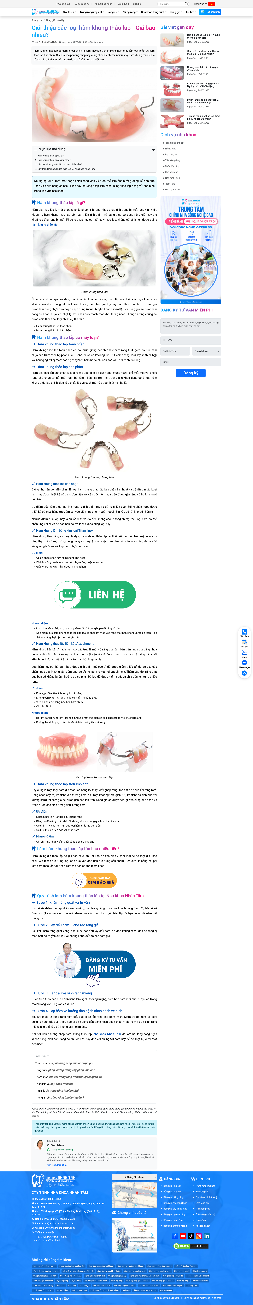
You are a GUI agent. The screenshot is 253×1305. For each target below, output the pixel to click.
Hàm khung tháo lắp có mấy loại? (54, 160)
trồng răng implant (181, 1271)
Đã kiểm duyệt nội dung (62, 1150)
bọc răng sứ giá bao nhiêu (124, 1286)
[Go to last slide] (117, 1195)
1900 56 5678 (63, 3)
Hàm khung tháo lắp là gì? (51, 155)
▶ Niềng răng (169, 148)
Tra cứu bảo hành (102, 3)
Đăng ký (190, 373)
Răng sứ (112, 12)
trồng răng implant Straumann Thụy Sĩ (78, 1271)
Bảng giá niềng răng (173, 1197)
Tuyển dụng (122, 3)
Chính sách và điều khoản (167, 1298)
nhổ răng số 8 (191, 1286)
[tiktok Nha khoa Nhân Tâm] (190, 1236)
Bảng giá (175, 12)
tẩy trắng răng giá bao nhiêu (96, 1281)
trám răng (61, 1286)
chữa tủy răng (116, 1281)
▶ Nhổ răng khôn (171, 178)
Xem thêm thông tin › (57, 1165)
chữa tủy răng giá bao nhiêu (137, 1281)
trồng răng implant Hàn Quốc (108, 1271)
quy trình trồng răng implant (198, 1276)
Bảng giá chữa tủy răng (175, 1225)
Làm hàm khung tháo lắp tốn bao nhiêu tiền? (60, 164)
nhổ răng (126, 1290)
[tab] (133, 1205)
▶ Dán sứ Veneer (171, 189)
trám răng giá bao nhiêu (43, 1281)
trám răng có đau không (43, 1286)
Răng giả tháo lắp (55, 20)
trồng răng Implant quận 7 (67, 1097)
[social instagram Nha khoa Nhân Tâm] (198, 1236)
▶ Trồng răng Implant (173, 142)
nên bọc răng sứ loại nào (149, 1286)
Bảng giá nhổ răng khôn (175, 1203)
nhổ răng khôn (62, 1290)
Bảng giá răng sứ (172, 1191)
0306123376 (54, 1199)
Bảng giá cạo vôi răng (174, 1214)
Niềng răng (129, 12)
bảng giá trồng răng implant (45, 1266)
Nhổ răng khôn (203, 1225)
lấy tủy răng (76, 1281)
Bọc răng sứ (202, 1191)
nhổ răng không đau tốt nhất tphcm (104, 1290)
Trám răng (201, 1220)
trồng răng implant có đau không (130, 1266)
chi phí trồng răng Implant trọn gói (71, 1063)
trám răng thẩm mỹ (200, 1281)
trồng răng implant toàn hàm (45, 1276)
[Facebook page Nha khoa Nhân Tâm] (175, 1236)
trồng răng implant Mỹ (117, 1276)
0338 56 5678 (82, 3)
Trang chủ (37, 20)
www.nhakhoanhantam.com (60, 1227)
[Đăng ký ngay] (94, 964)
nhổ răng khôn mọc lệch (43, 1290)
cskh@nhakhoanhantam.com (57, 1223)
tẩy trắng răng (62, 1281)
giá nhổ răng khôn (79, 1290)
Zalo (244, 657)
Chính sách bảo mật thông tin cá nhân (202, 1298)
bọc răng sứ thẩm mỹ (102, 1286)
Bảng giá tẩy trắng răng (175, 1208)
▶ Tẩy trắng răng (171, 160)
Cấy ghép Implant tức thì (173, 1276)
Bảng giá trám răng (173, 1220)
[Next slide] (152, 1195)
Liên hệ (137, 3)
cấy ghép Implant (61, 1084)
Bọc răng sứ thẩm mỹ (206, 1197)
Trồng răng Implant (205, 1186)
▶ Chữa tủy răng (171, 166)
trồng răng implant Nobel (95, 1276)
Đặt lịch (244, 646)
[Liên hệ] (94, 595)
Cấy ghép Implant (200, 1271)
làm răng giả (85, 1286)
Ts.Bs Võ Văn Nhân (48, 42)
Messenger (244, 667)
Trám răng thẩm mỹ (205, 1214)
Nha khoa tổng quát (152, 12)
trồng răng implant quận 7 (70, 1276)
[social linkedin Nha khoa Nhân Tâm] (206, 1236)
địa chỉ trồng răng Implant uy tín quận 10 (75, 1077)
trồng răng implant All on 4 (159, 1271)
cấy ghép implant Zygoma (186, 1266)
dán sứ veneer (166, 1290)
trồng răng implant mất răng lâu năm (144, 1276)
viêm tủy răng (182, 1281)
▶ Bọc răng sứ (170, 154)
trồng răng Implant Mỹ (63, 1090)
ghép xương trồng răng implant (159, 1266)
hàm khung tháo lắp (45, 224)
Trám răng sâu (203, 1208)
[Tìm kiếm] (186, 4)
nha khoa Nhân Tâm (107, 1034)
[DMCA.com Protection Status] (191, 1246)
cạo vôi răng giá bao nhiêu (162, 1281)
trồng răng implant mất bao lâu (71, 1266)
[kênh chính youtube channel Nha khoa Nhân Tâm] (183, 1236)
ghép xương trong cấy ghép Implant (71, 1070)
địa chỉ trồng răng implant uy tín (46, 1271)
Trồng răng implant (91, 12)
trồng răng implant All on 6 (134, 1271)
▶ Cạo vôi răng (170, 172)
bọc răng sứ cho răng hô (172, 1286)
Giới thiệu (68, 12)
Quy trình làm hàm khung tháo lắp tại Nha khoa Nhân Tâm (66, 169)
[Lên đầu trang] (244, 673)
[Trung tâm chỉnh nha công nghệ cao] (190, 250)
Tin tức (190, 12)
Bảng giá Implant (172, 1186)
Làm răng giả (202, 1203)
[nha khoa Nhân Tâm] (45, 12)
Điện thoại (244, 636)
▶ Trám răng (169, 183)
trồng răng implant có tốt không (100, 1266)
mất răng (72, 1286)
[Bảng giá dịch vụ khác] (94, 880)
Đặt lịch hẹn (212, 11)
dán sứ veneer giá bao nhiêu (145, 1290)
